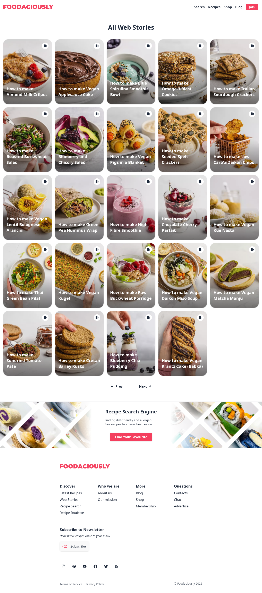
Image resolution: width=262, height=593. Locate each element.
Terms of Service (71, 584)
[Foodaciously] (28, 7)
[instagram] (63, 566)
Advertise (181, 506)
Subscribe (78, 546)
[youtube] (84, 566)
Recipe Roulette (72, 512)
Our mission (107, 499)
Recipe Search (70, 506)
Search (199, 7)
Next (143, 386)
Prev (119, 386)
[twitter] (106, 566)
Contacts (181, 493)
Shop (228, 7)
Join (252, 7)
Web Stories (69, 499)
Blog (239, 7)
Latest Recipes (71, 493)
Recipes (214, 7)
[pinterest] (74, 566)
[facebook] (95, 566)
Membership (146, 506)
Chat (177, 499)
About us (105, 493)
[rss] (116, 566)
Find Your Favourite (131, 437)
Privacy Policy (95, 584)
